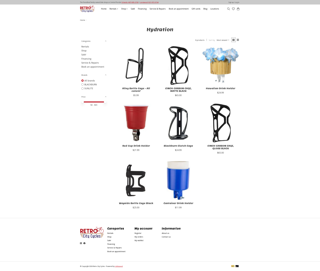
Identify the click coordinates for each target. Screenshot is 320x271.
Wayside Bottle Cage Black (136, 203)
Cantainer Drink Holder (178, 203)
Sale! (133, 9)
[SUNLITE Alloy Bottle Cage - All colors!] (136, 65)
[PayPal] (232, 266)
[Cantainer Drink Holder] (178, 180)
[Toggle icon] (228, 9)
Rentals (85, 46)
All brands (89, 80)
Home (103, 9)
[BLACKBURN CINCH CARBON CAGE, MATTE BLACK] (178, 65)
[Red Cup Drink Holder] (136, 123)
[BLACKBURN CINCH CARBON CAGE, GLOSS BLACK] (220, 123)
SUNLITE (88, 88)
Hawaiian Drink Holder (220, 88)
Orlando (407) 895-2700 (130, 2)
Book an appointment (179, 9)
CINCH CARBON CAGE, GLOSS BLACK (220, 147)
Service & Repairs (158, 9)
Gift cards (196, 9)
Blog (205, 9)
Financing (142, 9)
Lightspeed (119, 266)
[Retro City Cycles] (87, 8)
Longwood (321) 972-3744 (149, 2)
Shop (83, 50)
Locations (214, 9)
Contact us (166, 236)
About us (165, 233)
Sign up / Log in (233, 2)
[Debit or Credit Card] (237, 266)
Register (138, 233)
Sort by (212, 40)
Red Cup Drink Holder (136, 145)
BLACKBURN (90, 84)
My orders (138, 236)
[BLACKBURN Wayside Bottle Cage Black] (136, 180)
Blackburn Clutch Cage (178, 145)
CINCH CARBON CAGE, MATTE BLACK (178, 89)
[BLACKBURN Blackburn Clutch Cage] (178, 123)
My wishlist (139, 240)
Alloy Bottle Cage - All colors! (136, 89)
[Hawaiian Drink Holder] (220, 65)
